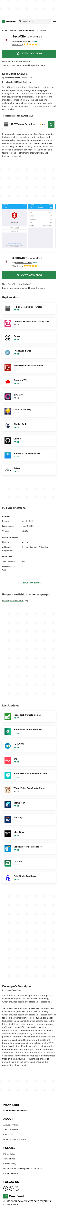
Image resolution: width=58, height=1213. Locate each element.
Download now (31, 53)
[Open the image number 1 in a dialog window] (40, 226)
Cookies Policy (9, 1164)
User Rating (17, 44)
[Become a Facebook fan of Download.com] (5, 1188)
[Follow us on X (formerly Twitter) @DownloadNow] (11, 1188)
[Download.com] (9, 21)
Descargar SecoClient (13, 600)
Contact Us (8, 1134)
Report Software (31, 583)
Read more (27, 82)
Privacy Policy (9, 1154)
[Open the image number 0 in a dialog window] (14, 226)
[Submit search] (20, 21)
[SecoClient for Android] (6, 40)
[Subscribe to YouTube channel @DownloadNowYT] (17, 1188)
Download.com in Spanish (14, 1139)
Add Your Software (11, 1130)
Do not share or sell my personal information (22, 1168)
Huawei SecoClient (13, 990)
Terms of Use (9, 1159)
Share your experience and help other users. (24, 65)
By (22, 41)
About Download (10, 1125)
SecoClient (27, 36)
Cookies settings (10, 1173)
